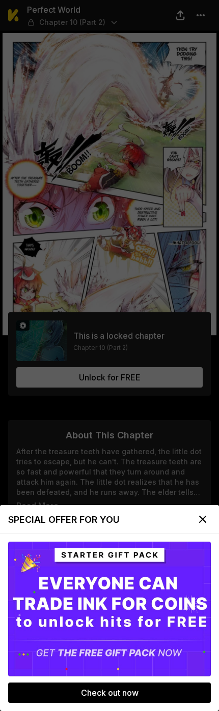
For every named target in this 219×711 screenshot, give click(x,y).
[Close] (203, 519)
